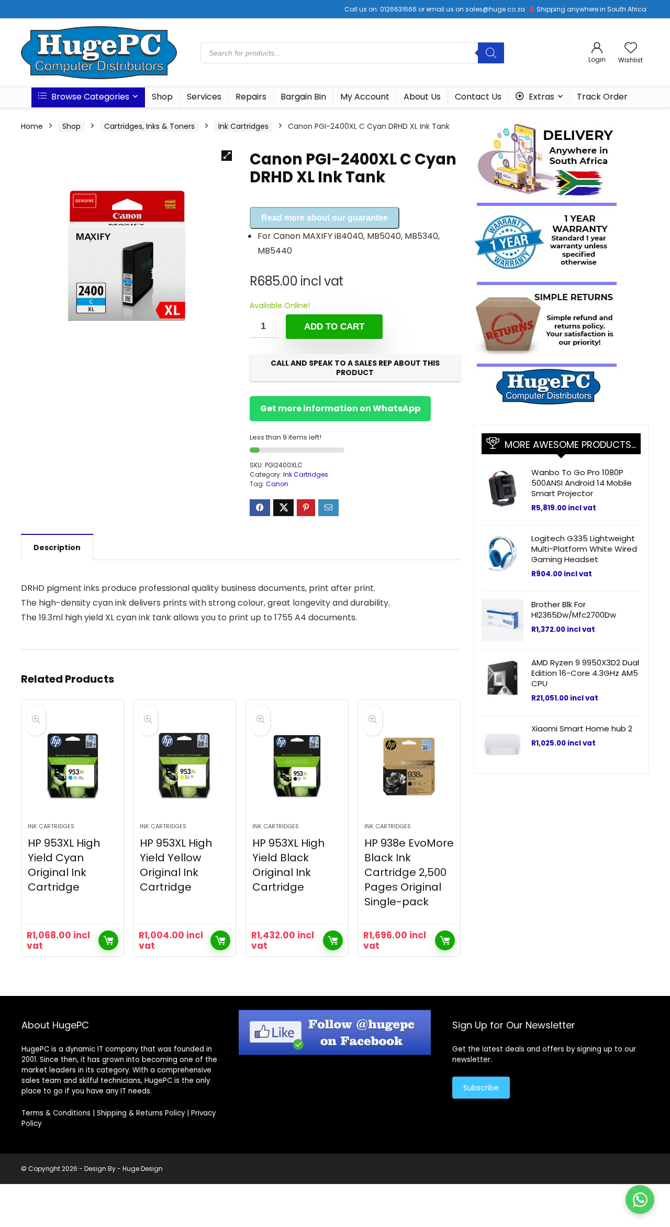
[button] (226, 155)
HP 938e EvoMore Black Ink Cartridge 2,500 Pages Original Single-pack (409, 872)
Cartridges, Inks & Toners (149, 126)
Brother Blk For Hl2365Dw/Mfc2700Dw (573, 609)
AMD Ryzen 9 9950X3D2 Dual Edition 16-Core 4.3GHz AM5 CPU (585, 673)
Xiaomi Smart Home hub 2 (581, 728)
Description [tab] (57, 547)
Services (204, 97)
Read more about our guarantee (324, 217)
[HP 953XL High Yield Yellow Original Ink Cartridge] (184, 766)
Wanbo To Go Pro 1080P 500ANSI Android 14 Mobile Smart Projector (581, 483)
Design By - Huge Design (123, 1168)
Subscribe (481, 1087)
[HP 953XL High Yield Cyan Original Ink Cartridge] (72, 766)
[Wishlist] (630, 48)
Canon (277, 483)
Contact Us (478, 97)
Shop (162, 97)
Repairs (251, 97)
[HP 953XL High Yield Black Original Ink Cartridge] (297, 766)
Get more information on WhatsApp (340, 408)
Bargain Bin (303, 97)
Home (32, 126)
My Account (364, 97)
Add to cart (334, 327)
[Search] (491, 52)
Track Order (602, 97)
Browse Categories (89, 97)
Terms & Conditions (56, 1113)
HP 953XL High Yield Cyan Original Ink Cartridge (64, 865)
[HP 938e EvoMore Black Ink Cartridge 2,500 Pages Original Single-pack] (409, 766)
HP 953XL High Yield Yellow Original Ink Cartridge (176, 865)
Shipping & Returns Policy (141, 1113)
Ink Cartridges (243, 126)
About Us (422, 97)
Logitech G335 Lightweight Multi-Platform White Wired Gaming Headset (584, 549)
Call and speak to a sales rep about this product (355, 368)
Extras (540, 97)
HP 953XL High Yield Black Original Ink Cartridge (288, 865)
